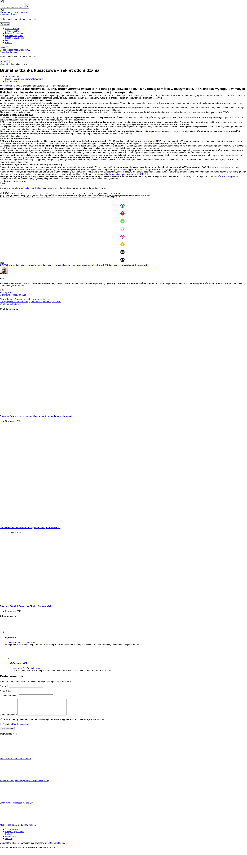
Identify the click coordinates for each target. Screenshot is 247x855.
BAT (3, 265)
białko (152, 141)
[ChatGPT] (123, 250)
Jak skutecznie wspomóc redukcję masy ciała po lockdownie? (30, 527)
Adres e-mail (6, 691)
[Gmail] (123, 227)
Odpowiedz (31, 642)
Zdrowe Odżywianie (14, 33)
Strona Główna (12, 29)
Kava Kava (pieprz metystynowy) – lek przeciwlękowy (24, 781)
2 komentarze (11, 81)
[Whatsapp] (123, 219)
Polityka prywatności (14, 832)
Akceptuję (17, 724)
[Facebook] (123, 204)
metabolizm (225, 176)
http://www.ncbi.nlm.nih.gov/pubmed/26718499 (126, 174)
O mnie (8, 40)
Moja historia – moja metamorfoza (15, 758)
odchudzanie (92, 265)
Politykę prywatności (21, 724)
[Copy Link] (123, 242)
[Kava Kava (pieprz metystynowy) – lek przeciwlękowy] (9, 778)
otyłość (103, 265)
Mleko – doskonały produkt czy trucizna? (18, 825)
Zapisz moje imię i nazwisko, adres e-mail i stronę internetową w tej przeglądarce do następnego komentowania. (54, 719)
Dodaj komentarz (8, 715)
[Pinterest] (123, 211)
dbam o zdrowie (77, 265)
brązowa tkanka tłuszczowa (19, 265)
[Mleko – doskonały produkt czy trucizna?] (9, 823)
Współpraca (10, 836)
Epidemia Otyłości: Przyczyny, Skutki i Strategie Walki (26, 606)
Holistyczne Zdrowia (14, 38)
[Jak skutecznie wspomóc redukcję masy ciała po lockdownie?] (49, 522)
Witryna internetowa (9, 696)
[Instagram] (123, 235)
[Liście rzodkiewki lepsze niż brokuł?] (9, 800)
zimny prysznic (140, 265)
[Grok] (123, 258)
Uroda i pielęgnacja (14, 35)
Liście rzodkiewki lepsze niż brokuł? (16, 803)
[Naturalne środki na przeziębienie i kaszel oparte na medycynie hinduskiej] (49, 411)
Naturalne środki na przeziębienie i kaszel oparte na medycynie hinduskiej (36, 416)
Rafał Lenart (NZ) (18, 663)
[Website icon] (3, 290)
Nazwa (4, 686)
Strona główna (11, 829)
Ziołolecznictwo (12, 31)
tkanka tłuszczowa (116, 265)
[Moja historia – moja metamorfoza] (9, 756)
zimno (129, 265)
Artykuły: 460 (6, 292)
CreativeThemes (57, 843)
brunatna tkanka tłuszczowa (45, 265)
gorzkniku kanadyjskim (31, 188)
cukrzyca (64, 265)
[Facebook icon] (1, 290)
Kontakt (8, 42)
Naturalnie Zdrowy (8, 15)
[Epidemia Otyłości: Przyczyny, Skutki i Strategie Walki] (49, 601)
